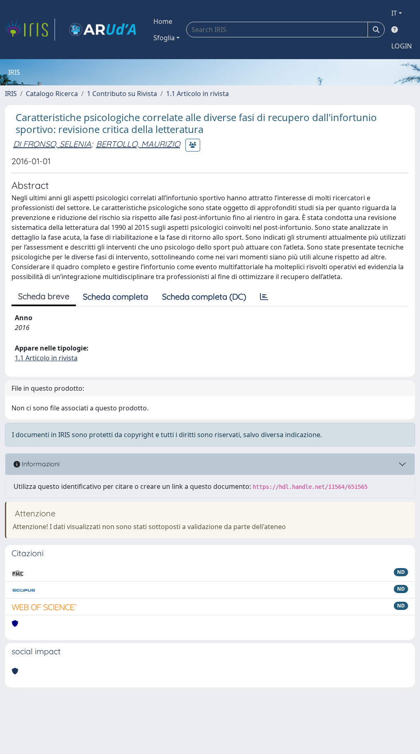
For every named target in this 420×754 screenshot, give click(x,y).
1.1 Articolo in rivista (197, 93)
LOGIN (401, 45)
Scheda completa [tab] (115, 296)
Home (162, 21)
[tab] (264, 296)
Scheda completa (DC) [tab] (204, 296)
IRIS (11, 93)
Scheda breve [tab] (43, 296)
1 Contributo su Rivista (122, 93)
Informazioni (39, 464)
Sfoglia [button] (164, 37)
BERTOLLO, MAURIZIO (138, 144)
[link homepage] (30, 29)
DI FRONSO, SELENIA (52, 144)
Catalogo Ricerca (52, 93)
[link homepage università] (103, 29)
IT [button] (394, 13)
